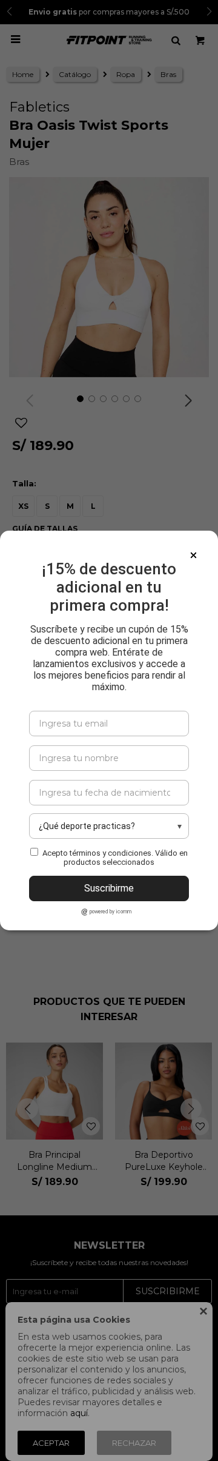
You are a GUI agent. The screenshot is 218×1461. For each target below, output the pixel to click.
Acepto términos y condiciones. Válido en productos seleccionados (115, 857)
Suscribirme (109, 888)
